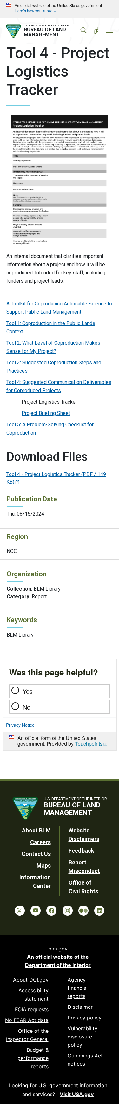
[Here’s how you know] (59, 9)
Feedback (81, 850)
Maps (43, 865)
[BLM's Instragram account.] (68, 911)
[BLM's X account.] (20, 911)
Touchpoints (88, 743)
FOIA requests (32, 1009)
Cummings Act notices (85, 1059)
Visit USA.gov (77, 1094)
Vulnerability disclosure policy (82, 1036)
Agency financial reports (78, 987)
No (26, 707)
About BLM (36, 830)
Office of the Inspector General (27, 1035)
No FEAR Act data (27, 1020)
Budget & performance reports (33, 1058)
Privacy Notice (20, 725)
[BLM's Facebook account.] (51, 911)
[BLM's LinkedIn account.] (99, 911)
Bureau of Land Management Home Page (45, 31)
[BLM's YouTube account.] (35, 911)
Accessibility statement (33, 994)
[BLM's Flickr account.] (83, 911)
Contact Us (36, 853)
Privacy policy (85, 1017)
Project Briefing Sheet (46, 413)
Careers (40, 842)
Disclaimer (80, 1007)
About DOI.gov (31, 979)
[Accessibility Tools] (96, 30)
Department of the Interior (58, 965)
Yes (28, 691)
